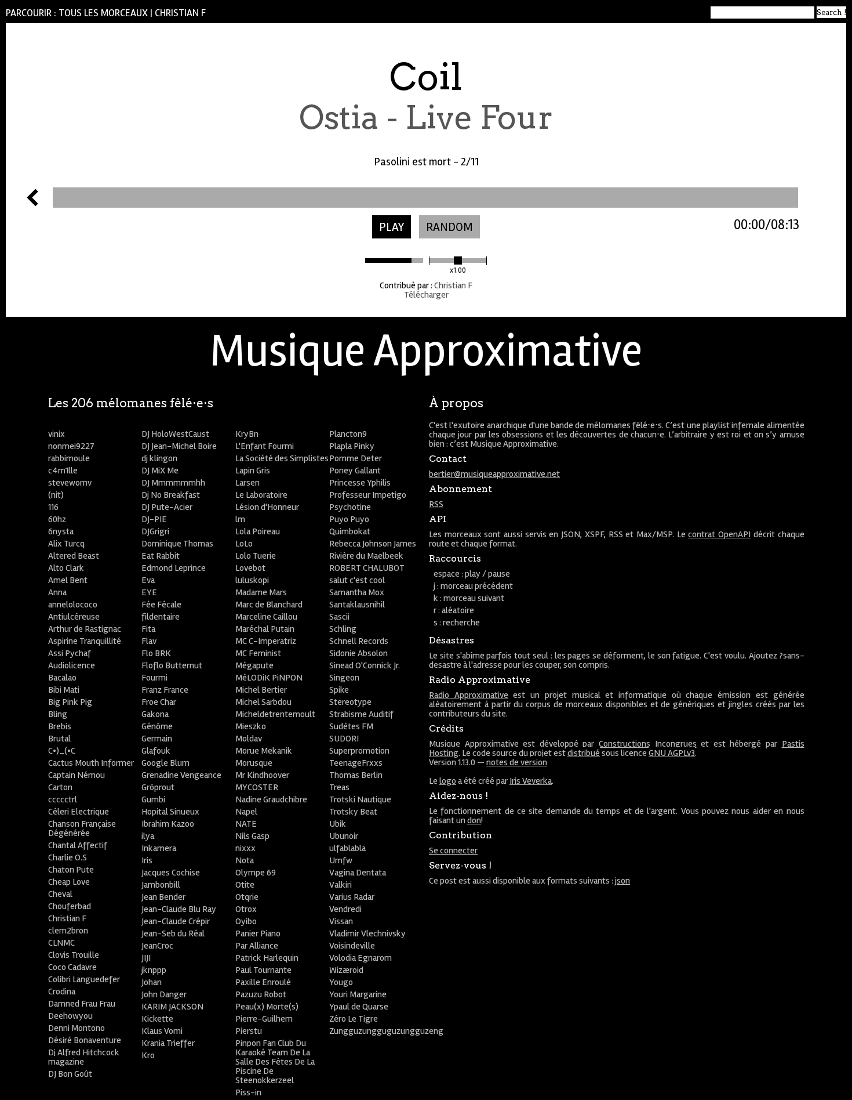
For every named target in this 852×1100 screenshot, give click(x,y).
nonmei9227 (71, 446)
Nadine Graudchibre (271, 799)
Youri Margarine (358, 994)
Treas (339, 787)
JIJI (146, 958)
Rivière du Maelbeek (366, 556)
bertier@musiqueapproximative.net (494, 474)
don (474, 820)
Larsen (247, 483)
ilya (147, 836)
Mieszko (250, 726)
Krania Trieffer (168, 1043)
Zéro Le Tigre (353, 1019)
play (391, 227)
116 (53, 507)
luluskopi (252, 580)
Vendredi (345, 909)
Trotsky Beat (353, 811)
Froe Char (158, 702)
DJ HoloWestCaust (175, 434)
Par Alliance (256, 945)
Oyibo (246, 921)
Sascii (339, 617)
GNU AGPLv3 (672, 753)
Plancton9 (348, 434)
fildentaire (160, 617)
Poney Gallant (355, 470)
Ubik (337, 824)
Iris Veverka (530, 781)
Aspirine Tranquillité (84, 641)
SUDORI (344, 738)
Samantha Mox (356, 592)
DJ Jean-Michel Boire (179, 446)
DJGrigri (155, 531)
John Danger (164, 994)
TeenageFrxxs (356, 763)
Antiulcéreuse (74, 617)
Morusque (253, 763)
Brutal (59, 738)
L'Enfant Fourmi (264, 446)
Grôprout (157, 787)
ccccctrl (62, 799)
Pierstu (248, 1031)
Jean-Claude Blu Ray (178, 909)
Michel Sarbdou (263, 702)
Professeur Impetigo (367, 495)
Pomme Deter (355, 458)
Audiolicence (71, 665)
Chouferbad (69, 906)
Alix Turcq (66, 543)
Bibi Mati (63, 690)
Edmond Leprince (173, 568)
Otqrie (246, 897)
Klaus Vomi (162, 1031)
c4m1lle (63, 470)
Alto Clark (66, 568)
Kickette (157, 1019)
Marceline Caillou (266, 617)
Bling (57, 714)
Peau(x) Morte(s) (266, 1006)
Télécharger (426, 295)
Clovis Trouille (73, 955)
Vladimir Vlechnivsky (367, 933)
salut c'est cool (357, 580)
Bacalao (62, 677)
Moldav (248, 738)
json (622, 880)
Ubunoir (343, 836)
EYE (149, 592)
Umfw (340, 860)
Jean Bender (163, 897)
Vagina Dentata (357, 872)
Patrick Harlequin (266, 958)
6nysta (61, 531)
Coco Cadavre (72, 967)
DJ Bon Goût (70, 1074)
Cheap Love (69, 882)
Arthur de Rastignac (84, 629)
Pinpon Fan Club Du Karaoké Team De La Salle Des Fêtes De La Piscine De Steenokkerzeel (275, 1061)
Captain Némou (76, 775)
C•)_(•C (61, 751)
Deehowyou (70, 1016)
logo (447, 781)
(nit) (56, 495)
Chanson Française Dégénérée (82, 828)
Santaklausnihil (357, 604)
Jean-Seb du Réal (173, 933)
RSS (436, 504)
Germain (156, 738)
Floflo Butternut (171, 665)
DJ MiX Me (160, 470)
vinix (56, 434)
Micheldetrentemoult (275, 714)
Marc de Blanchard (269, 604)
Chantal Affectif (77, 845)
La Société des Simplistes (282, 458)
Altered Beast (73, 556)
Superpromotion (359, 751)
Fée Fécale (161, 604)
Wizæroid (346, 970)
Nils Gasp (252, 836)
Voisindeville (352, 945)
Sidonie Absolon (358, 653)
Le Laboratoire (261, 495)
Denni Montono (76, 1028)
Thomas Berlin (356, 775)
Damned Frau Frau (81, 1003)
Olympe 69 (255, 872)
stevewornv (70, 483)
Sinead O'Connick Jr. (364, 665)
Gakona (155, 714)
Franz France (164, 690)
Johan (151, 982)
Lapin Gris (252, 470)
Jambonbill (160, 885)
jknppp (153, 970)
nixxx (245, 848)
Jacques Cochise (170, 872)
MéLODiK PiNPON (269, 677)
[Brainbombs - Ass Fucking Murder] (32, 203)
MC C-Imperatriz (265, 641)
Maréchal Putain (264, 629)
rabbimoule (69, 458)
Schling (342, 629)
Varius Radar (351, 897)
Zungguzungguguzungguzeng (386, 1031)
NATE (246, 824)
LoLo (244, 543)
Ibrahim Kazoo (167, 824)
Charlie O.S (67, 857)
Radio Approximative (468, 695)
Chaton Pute (71, 869)
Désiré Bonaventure (84, 1040)
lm (240, 519)
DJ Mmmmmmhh (173, 483)
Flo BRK (156, 653)
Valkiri (340, 885)
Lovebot (250, 568)
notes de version (516, 762)
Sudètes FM (351, 726)
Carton (60, 787)
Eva (148, 580)
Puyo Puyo (349, 519)
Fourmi (154, 677)
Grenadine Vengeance (181, 775)
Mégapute (254, 665)
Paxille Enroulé (263, 982)
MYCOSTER (256, 787)
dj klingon (159, 458)
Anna (57, 592)
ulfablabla (347, 848)
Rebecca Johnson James (372, 543)
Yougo (341, 982)
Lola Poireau (257, 531)
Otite (244, 885)
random (449, 227)
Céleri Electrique (78, 811)
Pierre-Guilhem (264, 1019)
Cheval (60, 894)
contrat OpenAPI (719, 534)
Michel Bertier (261, 690)
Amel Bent (68, 580)
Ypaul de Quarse (358, 1006)
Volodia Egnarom (360, 958)
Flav (148, 641)
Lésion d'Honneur (267, 507)
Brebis (59, 726)
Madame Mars (261, 592)
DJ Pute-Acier (166, 507)
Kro (148, 1055)
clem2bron (68, 930)
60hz (57, 519)
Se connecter (453, 850)
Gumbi (153, 799)
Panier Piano (258, 933)
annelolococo (72, 604)
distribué (583, 753)
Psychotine (350, 507)
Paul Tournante (263, 970)
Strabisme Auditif (361, 714)
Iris (146, 860)
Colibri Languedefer (84, 979)
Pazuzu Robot (260, 994)
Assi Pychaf (69, 653)
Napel (246, 811)
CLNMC (61, 943)
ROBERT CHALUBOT (367, 568)
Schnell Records (358, 641)
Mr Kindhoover (262, 775)
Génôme (157, 726)
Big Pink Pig (70, 702)
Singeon (344, 677)
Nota (244, 860)
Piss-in (248, 1092)
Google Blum (165, 763)
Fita (148, 629)
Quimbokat (349, 531)
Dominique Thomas (177, 543)
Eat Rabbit (160, 556)
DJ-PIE (154, 519)
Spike (339, 690)
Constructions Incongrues (648, 744)
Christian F (180, 13)
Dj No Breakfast (170, 495)
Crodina (61, 991)
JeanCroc (157, 945)
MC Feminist (258, 653)
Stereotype (350, 702)
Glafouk (155, 751)
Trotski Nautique (360, 799)
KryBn (246, 434)
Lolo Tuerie (255, 556)
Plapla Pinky (351, 446)
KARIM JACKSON (172, 1006)
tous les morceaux (103, 13)
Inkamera (158, 848)
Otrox (246, 909)
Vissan (341, 921)
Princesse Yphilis (360, 483)
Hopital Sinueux (170, 811)
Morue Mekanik (263, 751)
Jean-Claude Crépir (175, 921)
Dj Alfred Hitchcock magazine (83, 1057)
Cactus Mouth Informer (91, 763)
